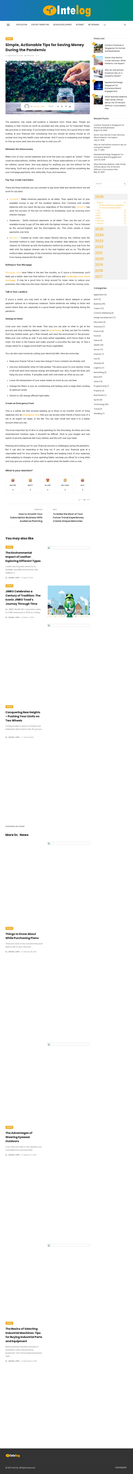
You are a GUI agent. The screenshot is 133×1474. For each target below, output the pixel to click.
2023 (99, 240)
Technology (99, 404)
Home (96, 349)
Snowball (13, 199)
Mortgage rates (13, 272)
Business (97, 304)
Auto (96, 299)
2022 (99, 246)
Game (96, 340)
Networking (93, 25)
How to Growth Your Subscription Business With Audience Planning (26, 517)
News (9, 39)
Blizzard (13, 237)
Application (21, 25)
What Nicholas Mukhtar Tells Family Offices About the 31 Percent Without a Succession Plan (116, 102)
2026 (99, 196)
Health (97, 345)
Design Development (62, 25)
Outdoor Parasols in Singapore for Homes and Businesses (115, 48)
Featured (98, 326)
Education (98, 322)
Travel (96, 409)
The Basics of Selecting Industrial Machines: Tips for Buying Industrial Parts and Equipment (23, 1335)
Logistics (97, 367)
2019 (99, 264)
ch (84, 207)
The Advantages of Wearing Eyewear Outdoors (18, 1137)
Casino (97, 308)
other (96, 381)
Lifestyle (97, 363)
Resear (80, 207)
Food (96, 335)
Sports (96, 399)
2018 (99, 270)
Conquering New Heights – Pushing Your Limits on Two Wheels (22, 716)
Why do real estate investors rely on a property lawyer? (114, 73)
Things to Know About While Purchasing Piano (22, 936)
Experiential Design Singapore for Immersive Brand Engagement (114, 87)
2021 (99, 252)
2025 (99, 229)
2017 (99, 276)
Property (97, 390)
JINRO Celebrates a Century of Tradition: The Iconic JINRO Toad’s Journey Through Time (23, 597)
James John (39, 106)
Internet (80, 25)
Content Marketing (40, 25)
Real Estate (99, 395)
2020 (99, 258)
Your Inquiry (121, 1468)
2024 (99, 234)
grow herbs (55, 330)
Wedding (98, 413)
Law (95, 358)
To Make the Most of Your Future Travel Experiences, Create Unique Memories (68, 517)
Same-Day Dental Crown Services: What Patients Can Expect (115, 60)
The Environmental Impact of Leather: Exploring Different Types (23, 557)
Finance (97, 331)
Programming (100, 386)
